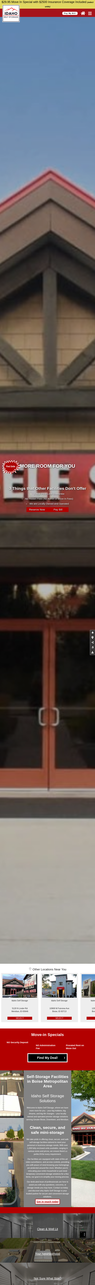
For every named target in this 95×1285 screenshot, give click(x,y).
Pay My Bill (70, 13)
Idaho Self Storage (20, 1001)
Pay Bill (58, 509)
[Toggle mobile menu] (90, 13)
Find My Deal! (47, 1057)
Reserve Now (37, 509)
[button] (92, 632)
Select (20, 1018)
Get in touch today (48, 1201)
